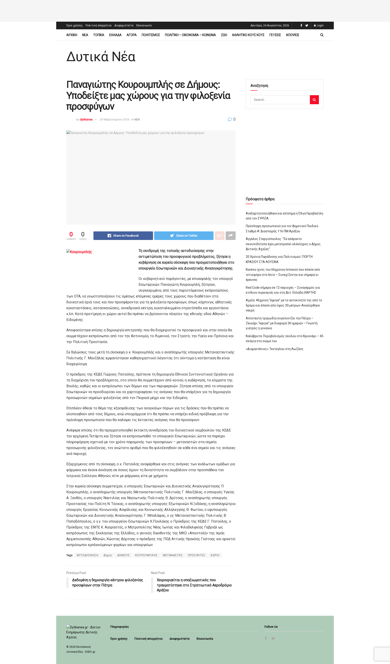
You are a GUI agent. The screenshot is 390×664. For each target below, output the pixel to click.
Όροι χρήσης (74, 25)
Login (320, 25)
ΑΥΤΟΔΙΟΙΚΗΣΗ (87, 555)
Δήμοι (108, 555)
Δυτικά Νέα (100, 56)
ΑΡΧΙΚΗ (71, 35)
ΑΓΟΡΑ (132, 35)
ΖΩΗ (224, 35)
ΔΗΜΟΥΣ (123, 555)
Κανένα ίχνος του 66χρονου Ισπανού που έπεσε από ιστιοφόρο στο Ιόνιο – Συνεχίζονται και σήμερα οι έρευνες (283, 274)
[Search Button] (314, 99)
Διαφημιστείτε (124, 25)
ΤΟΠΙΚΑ (98, 35)
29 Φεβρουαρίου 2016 (114, 119)
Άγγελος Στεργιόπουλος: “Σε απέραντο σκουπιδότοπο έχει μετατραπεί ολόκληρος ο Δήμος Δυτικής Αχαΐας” (283, 244)
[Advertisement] (195, 10)
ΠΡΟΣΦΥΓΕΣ (196, 555)
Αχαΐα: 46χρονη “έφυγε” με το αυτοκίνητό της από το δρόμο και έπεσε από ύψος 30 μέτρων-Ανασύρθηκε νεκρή (284, 305)
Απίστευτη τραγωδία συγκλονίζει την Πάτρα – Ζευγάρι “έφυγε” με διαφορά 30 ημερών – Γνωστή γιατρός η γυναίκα (282, 323)
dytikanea (86, 119)
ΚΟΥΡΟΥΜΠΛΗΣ (146, 555)
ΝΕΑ (85, 35)
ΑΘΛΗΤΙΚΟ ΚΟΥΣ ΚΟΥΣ (248, 35)
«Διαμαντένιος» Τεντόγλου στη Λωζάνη (274, 349)
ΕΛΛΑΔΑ (115, 35)
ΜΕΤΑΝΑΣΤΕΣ (173, 555)
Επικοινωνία (144, 25)
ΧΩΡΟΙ (215, 555)
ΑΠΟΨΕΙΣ (292, 35)
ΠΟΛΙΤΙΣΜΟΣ (151, 35)
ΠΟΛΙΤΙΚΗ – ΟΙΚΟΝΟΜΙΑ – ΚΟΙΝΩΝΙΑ (190, 35)
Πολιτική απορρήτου (99, 25)
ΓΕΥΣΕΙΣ (275, 35)
